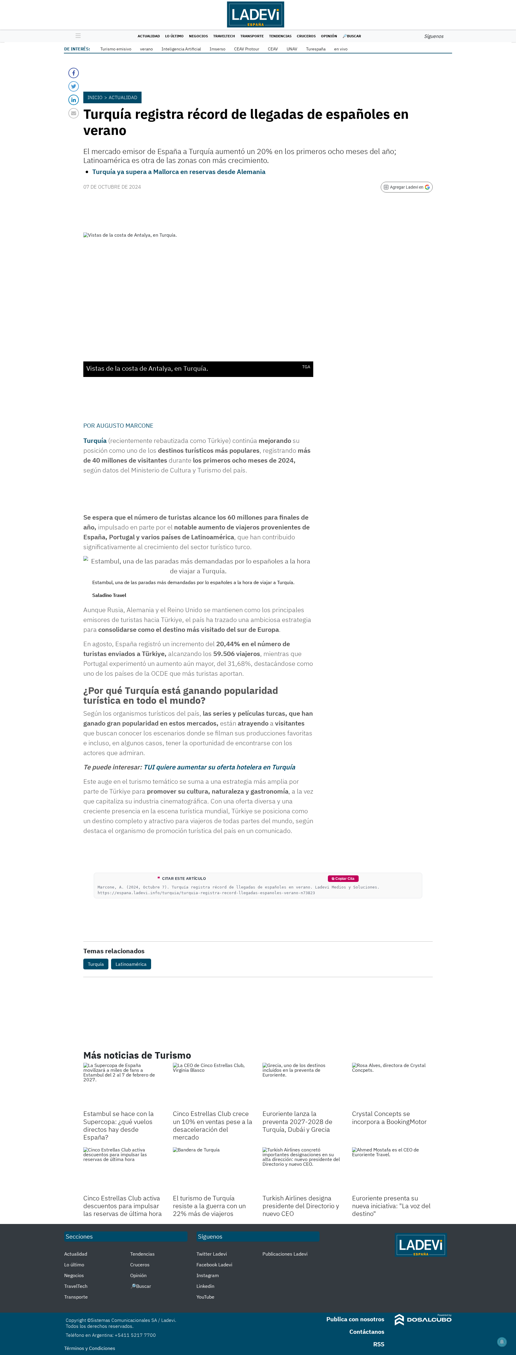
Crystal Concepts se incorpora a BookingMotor (389, 1117)
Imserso (217, 49)
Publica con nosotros (355, 1319)
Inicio (94, 97)
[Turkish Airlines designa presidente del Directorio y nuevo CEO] (302, 1170)
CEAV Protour (246, 49)
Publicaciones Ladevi (285, 1254)
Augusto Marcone (124, 425)
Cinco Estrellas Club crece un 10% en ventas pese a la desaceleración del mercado (212, 1125)
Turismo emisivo (115, 49)
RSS (378, 1344)
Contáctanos (366, 1332)
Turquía (95, 440)
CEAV (273, 49)
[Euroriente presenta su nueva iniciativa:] (392, 1170)
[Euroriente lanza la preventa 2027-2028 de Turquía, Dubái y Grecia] (302, 1085)
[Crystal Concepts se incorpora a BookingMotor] (392, 1085)
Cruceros (306, 36)
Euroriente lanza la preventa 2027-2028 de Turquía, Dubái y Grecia (297, 1121)
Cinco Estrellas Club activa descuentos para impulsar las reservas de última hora (122, 1206)
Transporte (252, 36)
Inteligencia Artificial (181, 49)
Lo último (174, 36)
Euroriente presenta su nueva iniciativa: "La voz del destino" (391, 1206)
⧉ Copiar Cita (343, 879)
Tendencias (280, 36)
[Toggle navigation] (76, 36)
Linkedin (205, 1286)
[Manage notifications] (502, 1342)
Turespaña (315, 49)
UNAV (292, 49)
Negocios (198, 36)
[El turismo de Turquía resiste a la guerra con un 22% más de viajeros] (213, 1170)
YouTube (205, 1297)
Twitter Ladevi (211, 1254)
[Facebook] (73, 73)
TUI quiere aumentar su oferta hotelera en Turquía (219, 767)
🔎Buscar (352, 36)
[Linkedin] (73, 100)
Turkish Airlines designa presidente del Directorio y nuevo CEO (300, 1206)
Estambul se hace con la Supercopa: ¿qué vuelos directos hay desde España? (118, 1125)
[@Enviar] (73, 113)
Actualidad (149, 36)
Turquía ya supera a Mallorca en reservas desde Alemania (178, 171)
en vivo (341, 49)
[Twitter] (73, 86)
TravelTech (224, 36)
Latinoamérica (131, 964)
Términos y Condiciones (89, 1348)
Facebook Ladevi (214, 1265)
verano (146, 49)
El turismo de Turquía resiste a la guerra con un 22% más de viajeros (209, 1206)
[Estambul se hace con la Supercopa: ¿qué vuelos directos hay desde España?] (123, 1085)
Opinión (329, 36)
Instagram (207, 1275)
